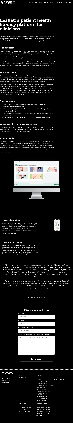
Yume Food (56, 381)
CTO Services (22, 409)
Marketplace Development (43, 391)
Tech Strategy (39, 377)
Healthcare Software (41, 387)
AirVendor (26, 131)
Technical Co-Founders (25, 407)
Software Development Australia (44, 385)
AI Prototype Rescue (24, 411)
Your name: (21, 313)
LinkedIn (21, 375)
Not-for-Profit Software (42, 389)
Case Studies (38, 2)
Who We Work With (49, 2)
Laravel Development (41, 396)
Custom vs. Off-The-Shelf (42, 413)
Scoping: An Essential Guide (43, 409)
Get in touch (67, 2)
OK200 (9, 372)
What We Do (40, 372)
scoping (50, 127)
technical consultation (11, 129)
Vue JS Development (41, 398)
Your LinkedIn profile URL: (25, 327)
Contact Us (22, 377)
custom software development (36, 127)
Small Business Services (42, 381)
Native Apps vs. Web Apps (43, 407)
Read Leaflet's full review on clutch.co (36, 297)
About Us (59, 2)
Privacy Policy (39, 419)
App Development (41, 400)
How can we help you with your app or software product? (34, 334)
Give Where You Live (59, 379)
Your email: (21, 320)
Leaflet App (56, 375)
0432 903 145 (5, 382)
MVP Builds (39, 379)
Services (31, 2)
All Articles (39, 415)
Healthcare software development (12, 127)
